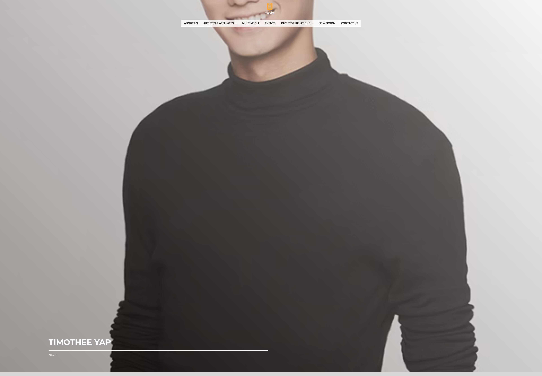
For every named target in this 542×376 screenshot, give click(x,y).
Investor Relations (295, 23)
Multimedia (250, 23)
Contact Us (349, 23)
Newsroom (327, 23)
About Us (191, 23)
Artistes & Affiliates (218, 23)
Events (270, 23)
